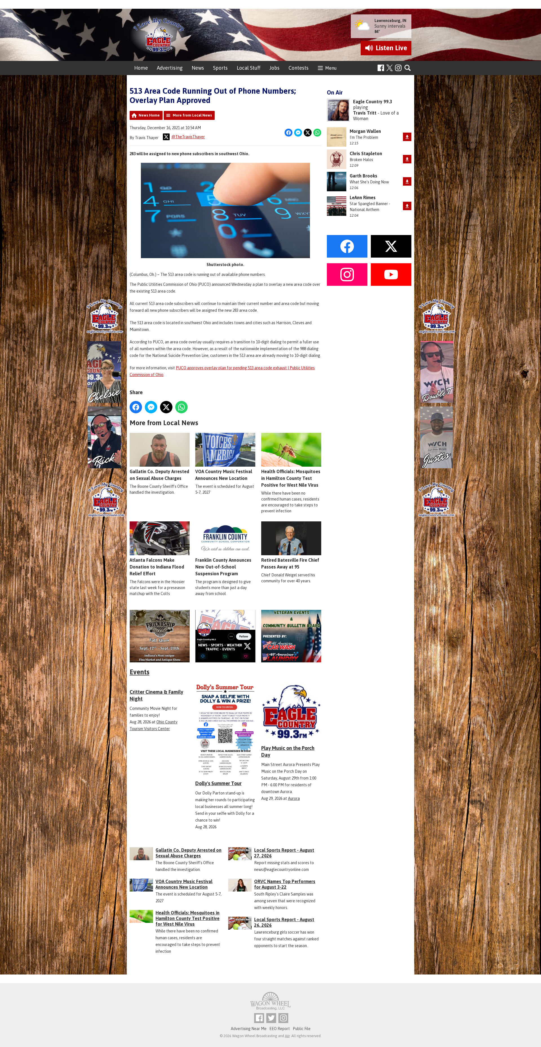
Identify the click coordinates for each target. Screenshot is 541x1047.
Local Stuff (248, 68)
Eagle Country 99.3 (372, 101)
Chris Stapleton (366, 153)
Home (141, 68)
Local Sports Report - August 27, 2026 (284, 853)
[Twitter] (271, 1018)
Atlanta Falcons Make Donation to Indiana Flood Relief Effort (157, 566)
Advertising (170, 68)
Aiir (287, 1036)
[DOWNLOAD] (407, 137)
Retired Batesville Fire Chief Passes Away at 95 (290, 563)
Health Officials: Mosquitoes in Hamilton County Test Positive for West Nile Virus (290, 478)
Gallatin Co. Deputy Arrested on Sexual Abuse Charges (159, 475)
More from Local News (192, 115)
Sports (220, 68)
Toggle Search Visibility (407, 68)
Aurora (294, 798)
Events (139, 672)
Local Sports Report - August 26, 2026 (284, 922)
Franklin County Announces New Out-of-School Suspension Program (223, 566)
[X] (225, 636)
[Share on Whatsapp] (317, 133)
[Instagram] (398, 68)
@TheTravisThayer (188, 137)
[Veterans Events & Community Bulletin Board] (291, 636)
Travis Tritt (364, 112)
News (198, 68)
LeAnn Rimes (363, 197)
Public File (302, 1028)
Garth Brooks (363, 175)
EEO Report (279, 1028)
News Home (149, 115)
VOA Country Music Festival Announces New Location (223, 475)
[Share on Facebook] (288, 133)
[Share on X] (308, 133)
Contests (299, 68)
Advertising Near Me (249, 1028)
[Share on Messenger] (298, 133)
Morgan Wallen (365, 131)
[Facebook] (381, 68)
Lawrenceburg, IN (390, 20)
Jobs (274, 68)
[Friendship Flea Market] (160, 636)
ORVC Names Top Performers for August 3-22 (284, 884)
